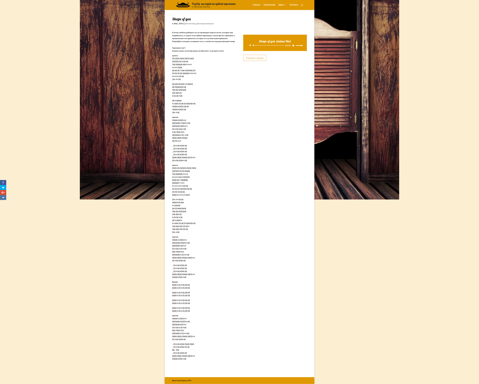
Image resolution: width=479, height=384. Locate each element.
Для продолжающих (205, 23)
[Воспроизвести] (250, 45)
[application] (275, 45)
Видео (281, 5)
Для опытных (189, 23)
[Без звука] (293, 45)
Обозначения (269, 5)
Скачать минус (255, 57)
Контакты (294, 5)
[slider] (298, 45)
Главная (256, 5)
